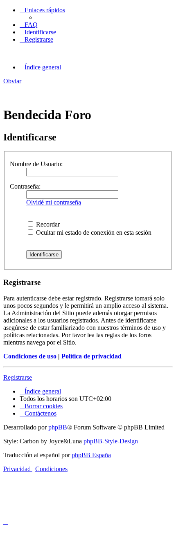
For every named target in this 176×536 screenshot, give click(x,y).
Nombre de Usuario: (36, 163)
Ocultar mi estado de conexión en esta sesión (92, 232)
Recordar (47, 224)
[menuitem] (29, 24)
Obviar (12, 81)
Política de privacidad (91, 356)
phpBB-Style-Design (110, 441)
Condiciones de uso (29, 356)
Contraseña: (25, 186)
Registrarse (17, 377)
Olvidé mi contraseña (53, 202)
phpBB (57, 427)
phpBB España (91, 454)
